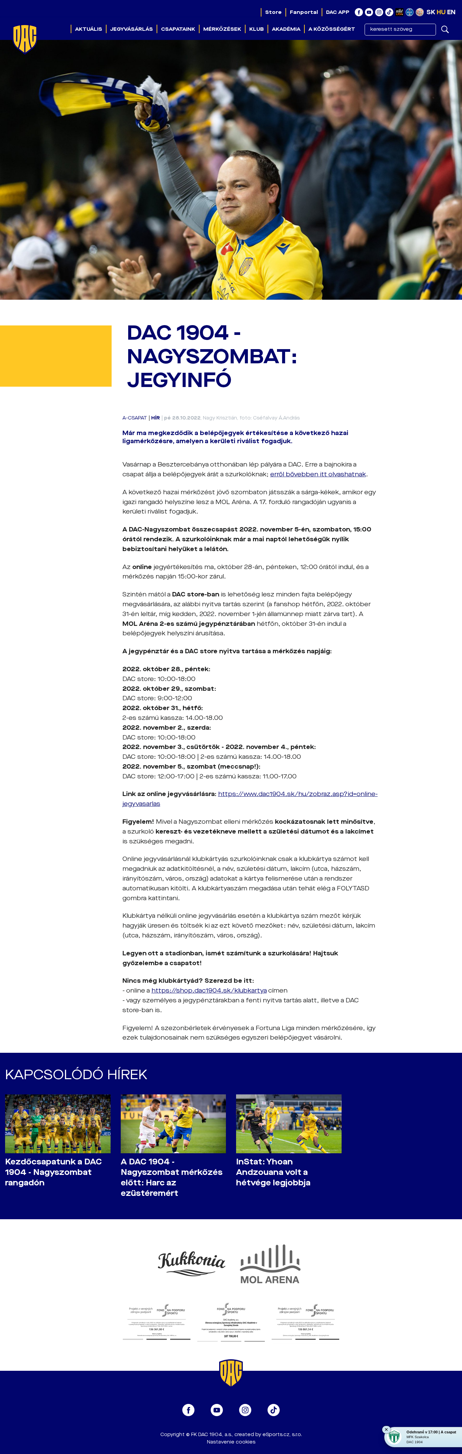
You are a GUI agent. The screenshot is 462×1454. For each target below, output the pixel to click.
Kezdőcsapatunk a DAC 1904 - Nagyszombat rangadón (53, 1172)
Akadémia (286, 29)
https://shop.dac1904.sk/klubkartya (209, 990)
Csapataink (178, 29)
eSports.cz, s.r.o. (282, 1434)
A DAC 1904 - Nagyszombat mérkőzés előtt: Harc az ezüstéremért (172, 1178)
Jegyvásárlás (131, 29)
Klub (256, 29)
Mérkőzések (222, 29)
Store (273, 12)
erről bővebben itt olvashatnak (318, 474)
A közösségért (331, 29)
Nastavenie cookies (231, 1442)
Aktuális (88, 29)
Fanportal (304, 12)
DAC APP (337, 12)
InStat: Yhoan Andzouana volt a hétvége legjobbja (273, 1172)
